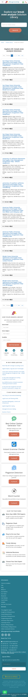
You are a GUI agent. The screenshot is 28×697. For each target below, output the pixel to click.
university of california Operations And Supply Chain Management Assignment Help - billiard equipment (14, 161)
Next (19, 55)
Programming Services (6, 618)
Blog (2, 587)
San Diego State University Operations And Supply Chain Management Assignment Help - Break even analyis (13, 87)
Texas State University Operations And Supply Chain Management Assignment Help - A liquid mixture (13, 373)
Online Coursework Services (8, 629)
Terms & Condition (5, 583)
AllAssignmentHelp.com (16, 694)
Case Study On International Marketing (11, 395)
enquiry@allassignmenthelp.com (10, 641)
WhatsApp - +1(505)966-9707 (9, 650)
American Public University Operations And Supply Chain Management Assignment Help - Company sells (13, 234)
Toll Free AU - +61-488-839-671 (10, 648)
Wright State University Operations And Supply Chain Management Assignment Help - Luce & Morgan (13, 283)
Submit (14, 669)
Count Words (4, 600)
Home (2, 42)
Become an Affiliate (12, 676)
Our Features (4, 591)
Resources (3, 596)
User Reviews (4, 598)
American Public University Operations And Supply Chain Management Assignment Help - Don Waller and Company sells (13, 209)
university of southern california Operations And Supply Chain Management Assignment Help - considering (13, 185)
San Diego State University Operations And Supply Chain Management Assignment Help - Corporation (13, 63)
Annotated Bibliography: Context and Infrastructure (11, 402)
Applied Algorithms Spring (8, 406)
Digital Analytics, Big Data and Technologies (13, 368)
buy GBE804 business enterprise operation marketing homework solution (12, 382)
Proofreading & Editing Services (8, 627)
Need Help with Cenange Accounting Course (13, 365)
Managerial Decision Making (9, 409)
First (4, 55)
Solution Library (9, 42)
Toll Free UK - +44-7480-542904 (10, 645)
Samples (3, 602)
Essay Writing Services (6, 614)
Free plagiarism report (6, 610)
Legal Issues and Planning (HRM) (10, 398)
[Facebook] (2, 634)
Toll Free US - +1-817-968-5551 (9, 643)
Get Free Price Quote (6, 604)
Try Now (13, 434)
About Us (3, 589)
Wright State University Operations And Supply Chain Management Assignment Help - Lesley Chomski (13, 258)
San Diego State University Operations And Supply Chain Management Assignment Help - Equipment (13, 112)
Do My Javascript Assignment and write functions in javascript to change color (11, 387)
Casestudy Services (5, 622)
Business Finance (6, 412)
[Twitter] (5, 634)
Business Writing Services (7, 624)
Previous (8, 55)
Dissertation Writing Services (8, 616)
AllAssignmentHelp (13, 2)
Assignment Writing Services (8, 612)
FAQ (2, 585)
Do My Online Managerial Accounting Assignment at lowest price (11, 378)
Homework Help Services (7, 620)
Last (22, 55)
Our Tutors (3, 593)
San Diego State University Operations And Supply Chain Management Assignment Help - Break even (13, 136)
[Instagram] (9, 634)
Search (14, 30)
